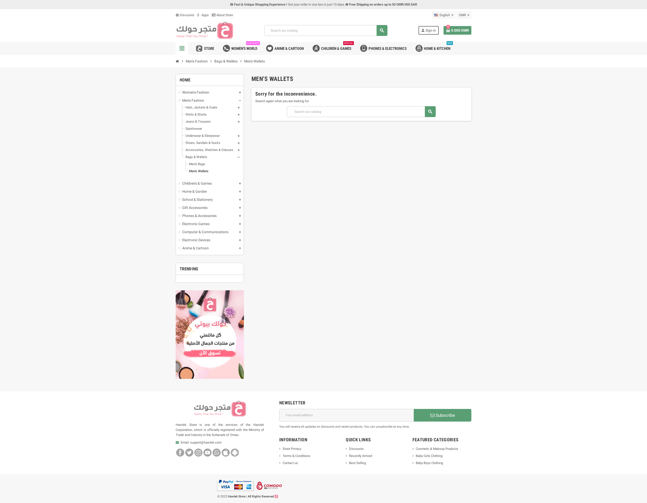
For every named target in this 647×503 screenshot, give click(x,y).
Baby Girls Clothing (429, 456)
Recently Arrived (360, 456)
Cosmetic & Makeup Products (437, 449)
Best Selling (357, 463)
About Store (224, 15)
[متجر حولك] (205, 30)
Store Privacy (292, 449)
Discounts (185, 15)
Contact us (290, 463)
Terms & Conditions (296, 456)
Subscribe (445, 415)
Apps (205, 15)
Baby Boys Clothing (429, 463)
